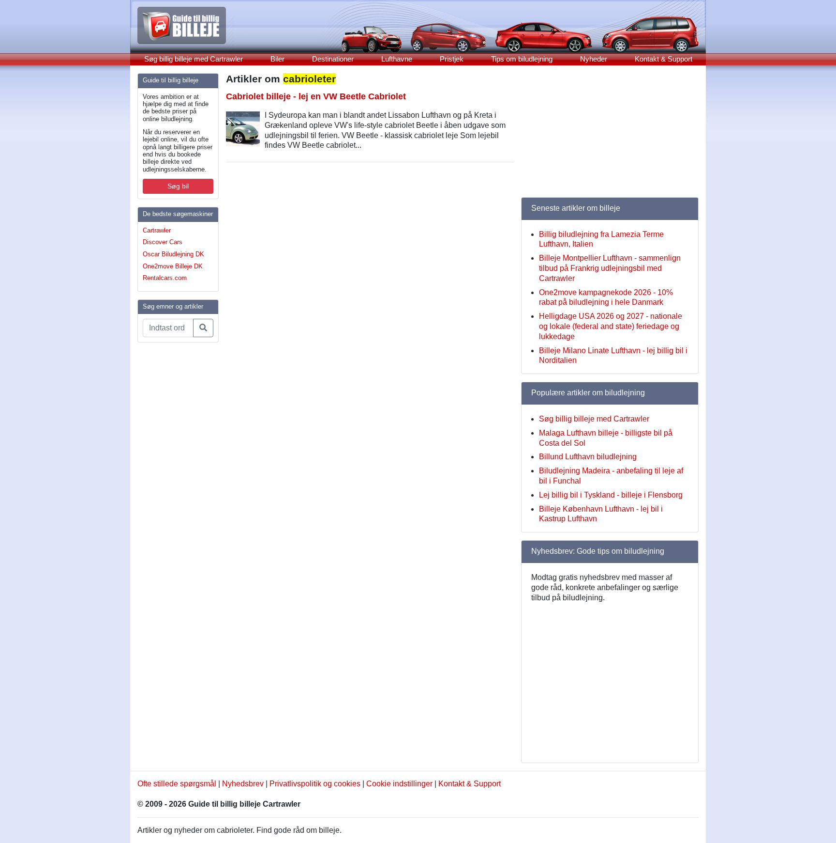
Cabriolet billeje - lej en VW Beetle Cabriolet (316, 96)
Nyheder (593, 59)
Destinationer (333, 59)
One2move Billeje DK (173, 266)
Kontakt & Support (663, 59)
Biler (277, 59)
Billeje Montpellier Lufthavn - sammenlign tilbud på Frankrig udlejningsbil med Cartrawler (610, 268)
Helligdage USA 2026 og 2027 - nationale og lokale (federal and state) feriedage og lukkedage (610, 326)
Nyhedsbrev (243, 784)
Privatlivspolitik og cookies (314, 784)
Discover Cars (162, 242)
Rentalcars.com (165, 277)
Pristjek (451, 59)
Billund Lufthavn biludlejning (588, 457)
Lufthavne (396, 59)
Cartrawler (157, 230)
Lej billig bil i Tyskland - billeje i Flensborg (611, 495)
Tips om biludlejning (521, 59)
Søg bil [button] (178, 186)
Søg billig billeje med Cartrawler (193, 59)
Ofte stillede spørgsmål (176, 784)
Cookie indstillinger (399, 784)
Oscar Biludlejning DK (173, 254)
